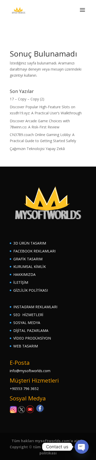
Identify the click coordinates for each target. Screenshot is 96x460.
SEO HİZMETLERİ (28, 314)
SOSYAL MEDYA (26, 322)
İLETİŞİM (20, 282)
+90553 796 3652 (24, 388)
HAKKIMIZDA (24, 274)
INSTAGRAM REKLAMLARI (35, 306)
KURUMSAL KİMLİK (29, 266)
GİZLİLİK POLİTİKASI (30, 290)
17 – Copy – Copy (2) (27, 99)
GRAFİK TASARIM (27, 258)
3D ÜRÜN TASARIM (29, 243)
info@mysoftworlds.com (30, 370)
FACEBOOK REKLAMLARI (34, 251)
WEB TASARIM (25, 346)
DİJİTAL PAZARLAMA (30, 330)
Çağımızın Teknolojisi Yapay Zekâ (37, 148)
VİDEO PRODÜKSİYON (32, 338)
